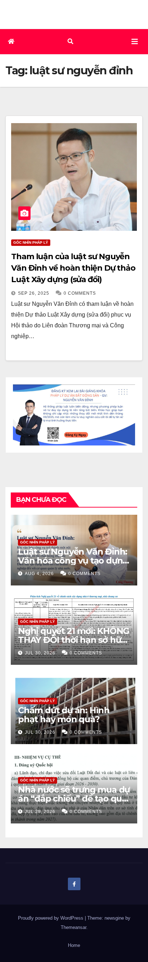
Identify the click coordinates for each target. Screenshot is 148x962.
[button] (70, 41)
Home (74, 945)
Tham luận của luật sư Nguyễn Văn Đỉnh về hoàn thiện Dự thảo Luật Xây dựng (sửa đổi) (73, 268)
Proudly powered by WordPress (51, 918)
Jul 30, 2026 (40, 652)
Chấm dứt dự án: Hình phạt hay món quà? (64, 714)
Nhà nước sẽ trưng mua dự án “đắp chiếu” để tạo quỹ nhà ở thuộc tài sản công (74, 798)
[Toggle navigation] (135, 41)
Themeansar (73, 927)
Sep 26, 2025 (33, 293)
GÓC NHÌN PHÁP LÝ (30, 242)
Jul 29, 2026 (40, 811)
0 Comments (80, 293)
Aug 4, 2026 (39, 573)
